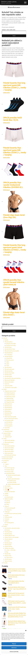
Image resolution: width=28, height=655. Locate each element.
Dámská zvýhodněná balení (14, 475)
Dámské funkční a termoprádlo (12, 351)
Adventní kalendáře (10, 491)
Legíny (7, 362)
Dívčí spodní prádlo (9, 420)
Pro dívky (5, 563)
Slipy (7, 552)
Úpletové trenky (8, 561)
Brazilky (6, 340)
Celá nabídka (8, 435)
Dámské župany (8, 376)
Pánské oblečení (8, 539)
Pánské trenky (8, 555)
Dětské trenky (8, 415)
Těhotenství (9, 510)
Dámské (5, 338)
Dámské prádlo (9, 497)
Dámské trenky (8, 374)
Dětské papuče (8, 409)
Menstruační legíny (9, 449)
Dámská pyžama (8, 341)
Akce (6, 466)
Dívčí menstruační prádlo (10, 416)
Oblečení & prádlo (9, 499)
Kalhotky (8, 500)
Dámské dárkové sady (10, 349)
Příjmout (14, 643)
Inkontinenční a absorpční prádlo (13, 513)
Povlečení (7, 519)
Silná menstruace (9, 453)
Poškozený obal (8, 517)
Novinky (6, 495)
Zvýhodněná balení (10, 473)
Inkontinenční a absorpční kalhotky (13, 378)
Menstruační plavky (9, 382)
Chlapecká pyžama (10, 393)
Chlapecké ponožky (10, 396)
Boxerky (8, 530)
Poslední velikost (10, 469)
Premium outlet (9, 471)
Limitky (4, 438)
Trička (7, 365)
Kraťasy (8, 541)
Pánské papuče (8, 542)
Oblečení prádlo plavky (9, 2)
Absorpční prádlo (8, 431)
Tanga (10, 477)
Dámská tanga (8, 347)
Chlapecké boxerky (10, 394)
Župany (6, 524)
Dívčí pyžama (9, 426)
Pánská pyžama (8, 531)
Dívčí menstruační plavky (12, 418)
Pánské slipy (7, 553)
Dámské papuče (10, 360)
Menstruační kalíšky (9, 447)
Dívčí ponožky (9, 424)
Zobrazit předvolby (14, 651)
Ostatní (5, 462)
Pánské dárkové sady (10, 535)
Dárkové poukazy (8, 488)
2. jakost (7, 464)
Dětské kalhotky (8, 407)
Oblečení (8, 502)
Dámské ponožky (9, 371)
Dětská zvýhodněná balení (14, 479)
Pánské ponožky (8, 546)
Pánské (5, 526)
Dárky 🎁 (7, 490)
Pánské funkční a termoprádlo (12, 537)
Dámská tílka (9, 358)
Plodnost (7, 506)
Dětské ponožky (8, 413)
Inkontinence (6, 429)
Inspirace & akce (7, 433)
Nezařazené (6, 460)
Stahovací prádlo (8, 385)
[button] (26, 630)
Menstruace (6, 444)
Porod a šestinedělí (10, 508)
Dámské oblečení (9, 356)
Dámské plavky (8, 367)
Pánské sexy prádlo (9, 548)
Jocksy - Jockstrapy (10, 550)
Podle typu (7, 511)
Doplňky (6, 493)
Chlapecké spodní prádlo (10, 391)
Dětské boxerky (8, 405)
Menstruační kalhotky (10, 380)
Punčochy (7, 384)
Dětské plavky (8, 411)
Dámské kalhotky (9, 352)
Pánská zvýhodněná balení (14, 484)
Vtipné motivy (9, 557)
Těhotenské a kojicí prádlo (11, 387)
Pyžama (6, 521)
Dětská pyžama (8, 404)
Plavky (7, 504)
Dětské (4, 389)
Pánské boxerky (8, 533)
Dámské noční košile (11, 343)
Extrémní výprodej (10, 468)
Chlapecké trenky (10, 400)
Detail (8, 92)
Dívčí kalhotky (9, 422)
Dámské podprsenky (9, 369)
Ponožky (7, 515)
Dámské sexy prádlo (9, 373)
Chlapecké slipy (9, 398)
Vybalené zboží (8, 436)
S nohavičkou (9, 354)
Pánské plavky (8, 544)
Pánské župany (8, 559)
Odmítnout (14, 647)
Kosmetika (7, 427)
